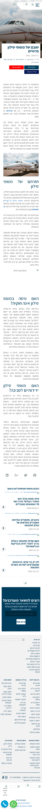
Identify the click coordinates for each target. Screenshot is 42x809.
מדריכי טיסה (35, 711)
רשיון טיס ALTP (20, 722)
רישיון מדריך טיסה (35, 703)
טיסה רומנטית (35, 743)
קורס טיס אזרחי (36, 684)
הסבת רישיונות (20, 699)
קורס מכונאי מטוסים (7, 753)
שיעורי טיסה (35, 714)
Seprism (26, 780)
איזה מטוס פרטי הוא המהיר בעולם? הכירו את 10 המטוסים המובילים (26, 501)
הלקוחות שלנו (35, 656)
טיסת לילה (7, 711)
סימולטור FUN (6, 714)
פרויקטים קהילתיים (33, 659)
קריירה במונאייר (22, 709)
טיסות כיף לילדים (7, 706)
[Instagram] (6, 777)
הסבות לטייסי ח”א (21, 695)
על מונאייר (36, 642)
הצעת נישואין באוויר (35, 748)
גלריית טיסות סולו (33, 664)
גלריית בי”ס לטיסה (35, 689)
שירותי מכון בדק (7, 744)
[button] (36, 4)
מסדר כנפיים (35, 661)
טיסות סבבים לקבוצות (6, 701)
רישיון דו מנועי (35, 720)
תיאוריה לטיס (35, 708)
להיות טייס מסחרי (22, 689)
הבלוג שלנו (31, 67)
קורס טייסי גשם (20, 719)
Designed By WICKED (21, 803)
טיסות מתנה (6, 697)
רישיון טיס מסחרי (36, 698)
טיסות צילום (35, 653)
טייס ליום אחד (6, 683)
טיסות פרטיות (16, 67)
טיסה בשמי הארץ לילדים (6, 692)
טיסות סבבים (21, 713)
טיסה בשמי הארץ (7, 687)
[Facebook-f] (3, 777)
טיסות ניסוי (22, 716)
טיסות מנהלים (20, 743)
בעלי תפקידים (6, 749)
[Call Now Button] (4, 804)
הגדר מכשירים (34, 717)
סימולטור (36, 729)
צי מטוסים (21, 747)
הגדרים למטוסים (22, 703)
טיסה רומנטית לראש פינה (35, 758)
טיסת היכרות (35, 694)
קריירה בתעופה (32, 72)
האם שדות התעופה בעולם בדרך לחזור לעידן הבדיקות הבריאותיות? (25, 543)
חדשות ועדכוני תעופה (34, 670)
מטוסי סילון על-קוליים (13, 200)
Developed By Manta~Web (21, 806)
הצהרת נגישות (6, 763)
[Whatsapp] (14, 803)
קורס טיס (36, 645)
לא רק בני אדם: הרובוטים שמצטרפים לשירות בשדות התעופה (25, 564)
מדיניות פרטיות (9, 758)
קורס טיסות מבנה (33, 667)
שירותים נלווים (20, 750)
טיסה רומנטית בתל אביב (35, 753)
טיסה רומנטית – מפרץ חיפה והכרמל (35, 765)
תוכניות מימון (35, 648)
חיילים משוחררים (34, 650)
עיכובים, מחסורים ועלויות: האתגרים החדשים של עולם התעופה (25, 522)
